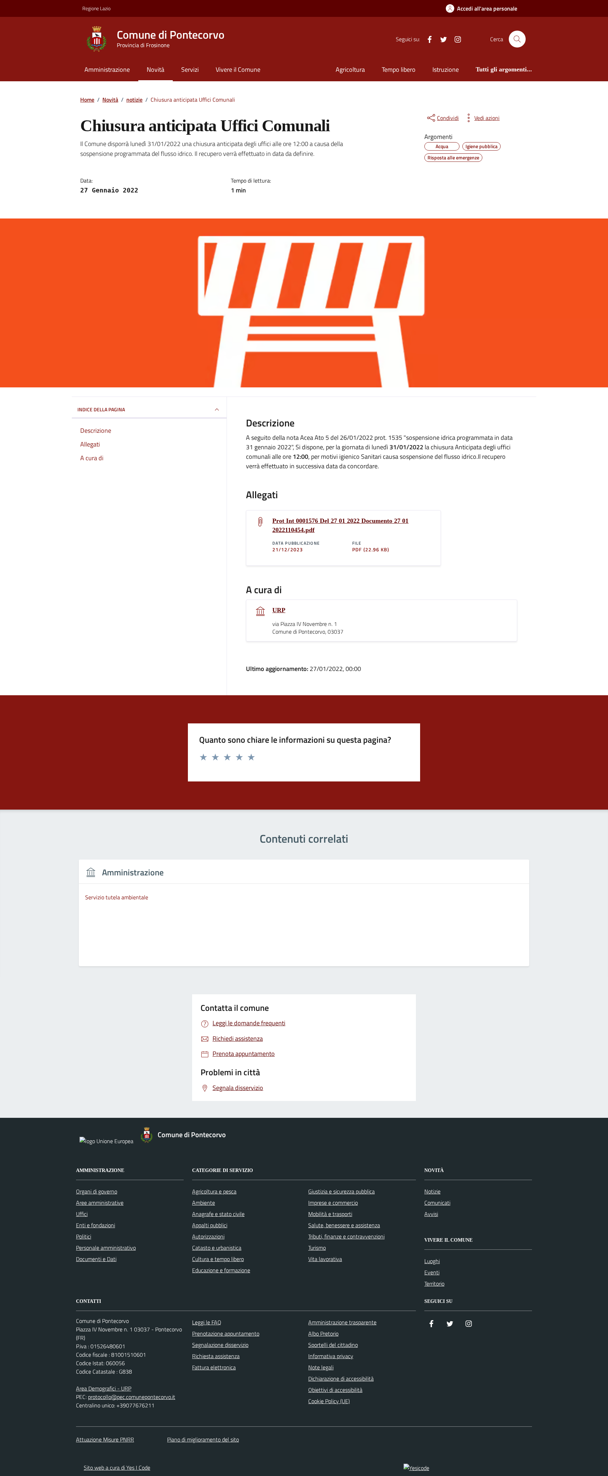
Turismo (317, 1247)
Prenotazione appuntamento (225, 1333)
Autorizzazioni (208, 1236)
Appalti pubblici (209, 1225)
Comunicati (437, 1202)
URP (278, 610)
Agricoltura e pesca (214, 1191)
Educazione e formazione (221, 1270)
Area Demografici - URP (103, 1388)
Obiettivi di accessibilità (335, 1390)
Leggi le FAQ (206, 1322)
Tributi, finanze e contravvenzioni (346, 1236)
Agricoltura (350, 69)
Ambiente (203, 1202)
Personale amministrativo (106, 1247)
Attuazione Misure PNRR (105, 1439)
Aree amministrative (100, 1202)
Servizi (190, 69)
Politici (83, 1236)
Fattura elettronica (214, 1367)
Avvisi (431, 1214)
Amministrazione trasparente (342, 1322)
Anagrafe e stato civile (218, 1214)
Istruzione (445, 69)
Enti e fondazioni (95, 1225)
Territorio (434, 1283)
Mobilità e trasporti (330, 1214)
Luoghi (432, 1261)
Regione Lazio (96, 8)
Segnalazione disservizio (220, 1345)
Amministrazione (107, 69)
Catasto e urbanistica (216, 1247)
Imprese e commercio (333, 1202)
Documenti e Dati (96, 1259)
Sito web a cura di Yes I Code (117, 1467)
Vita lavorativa (325, 1259)
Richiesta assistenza (216, 1356)
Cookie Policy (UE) (329, 1401)
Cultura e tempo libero (218, 1259)
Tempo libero (399, 69)
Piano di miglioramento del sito (203, 1439)
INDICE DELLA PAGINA (101, 409)
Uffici (82, 1214)
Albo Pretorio (323, 1333)
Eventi (431, 1272)
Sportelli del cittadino (333, 1345)
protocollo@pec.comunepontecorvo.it (131, 1397)
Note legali (321, 1367)
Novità (155, 69)
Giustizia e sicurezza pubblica (341, 1191)
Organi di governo (96, 1191)
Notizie (432, 1191)
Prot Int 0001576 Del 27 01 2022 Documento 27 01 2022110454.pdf (340, 525)
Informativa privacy (330, 1356)
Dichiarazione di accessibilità (341, 1378)
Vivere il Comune (238, 69)
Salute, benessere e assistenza (344, 1225)
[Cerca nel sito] (517, 39)
